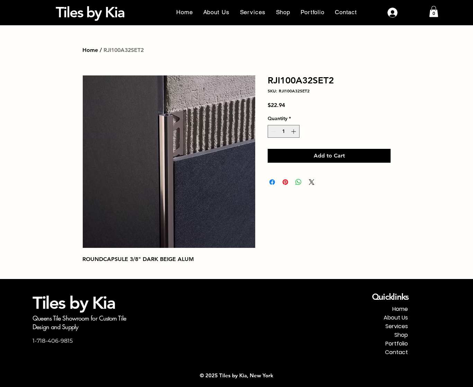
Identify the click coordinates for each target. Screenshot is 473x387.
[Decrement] (273, 131)
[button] (433, 11)
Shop (401, 335)
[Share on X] (311, 182)
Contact (396, 352)
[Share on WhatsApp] (298, 182)
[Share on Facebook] (272, 182)
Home (90, 50)
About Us (396, 318)
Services (396, 326)
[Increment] (294, 131)
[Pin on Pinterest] (285, 182)
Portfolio (396, 344)
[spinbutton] (283, 131)
